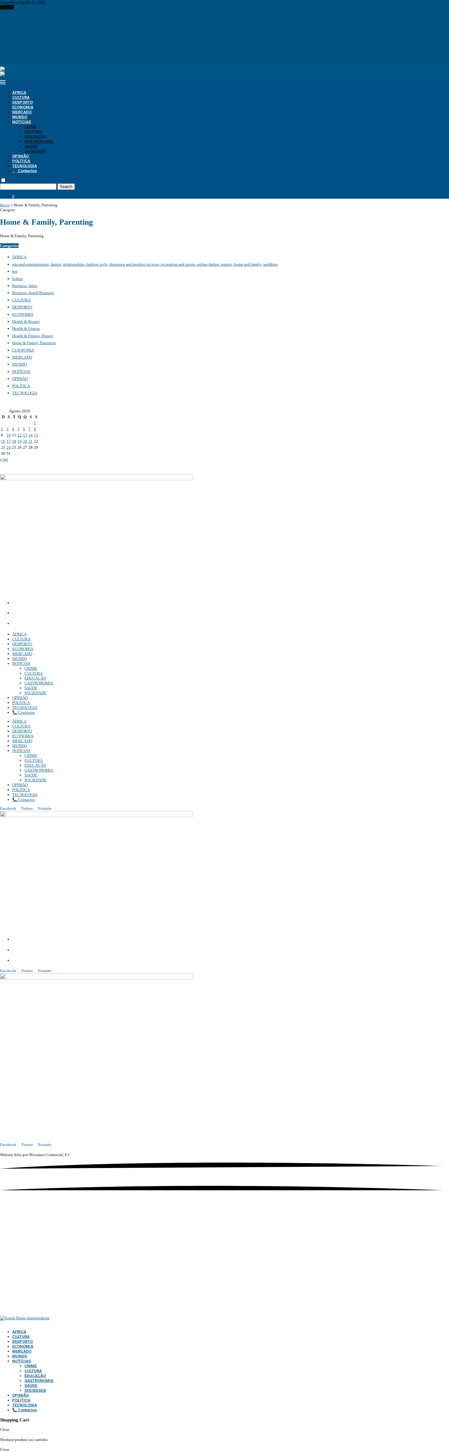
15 (36, 435)
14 (30, 435)
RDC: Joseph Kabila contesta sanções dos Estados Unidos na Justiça (56, 41)
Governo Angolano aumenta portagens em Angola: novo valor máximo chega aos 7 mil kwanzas (79, 22)
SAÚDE (30, 146)
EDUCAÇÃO (35, 136)
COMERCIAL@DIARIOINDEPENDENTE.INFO (58, 613)
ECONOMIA (22, 107)
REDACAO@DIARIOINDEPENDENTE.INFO (54, 623)
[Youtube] (13, 61)
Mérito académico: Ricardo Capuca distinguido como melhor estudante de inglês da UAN (74, 56)
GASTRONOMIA (38, 141)
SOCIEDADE (35, 151)
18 (14, 441)
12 (19, 435)
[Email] (17, 61)
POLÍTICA (21, 161)
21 (30, 441)
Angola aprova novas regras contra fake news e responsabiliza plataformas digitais (67, 51)
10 (8, 435)
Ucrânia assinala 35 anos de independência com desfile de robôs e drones (60, 12)
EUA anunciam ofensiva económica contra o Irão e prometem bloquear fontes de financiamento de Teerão (86, 17)
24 (8, 447)
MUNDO (19, 117)
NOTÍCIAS (21, 122)
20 (25, 441)
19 (19, 441)
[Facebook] (1, 61)
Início (5, 205)
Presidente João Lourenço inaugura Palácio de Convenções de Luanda (58, 31)
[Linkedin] (9, 61)
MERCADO (21, 112)
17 (8, 441)
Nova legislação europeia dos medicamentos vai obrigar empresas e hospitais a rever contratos (77, 36)
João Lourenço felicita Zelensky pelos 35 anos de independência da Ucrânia (63, 26)
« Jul (4, 459)
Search (66, 186)
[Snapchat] (21, 61)
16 (3, 441)
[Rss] (25, 61)
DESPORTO (22, 102)
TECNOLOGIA (24, 166)
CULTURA (21, 97)
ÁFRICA (19, 92)
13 (25, 435)
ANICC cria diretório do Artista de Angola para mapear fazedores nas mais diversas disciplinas (77, 46)
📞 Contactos (24, 170)
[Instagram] (5, 61)
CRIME (30, 126)
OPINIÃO (20, 156)
